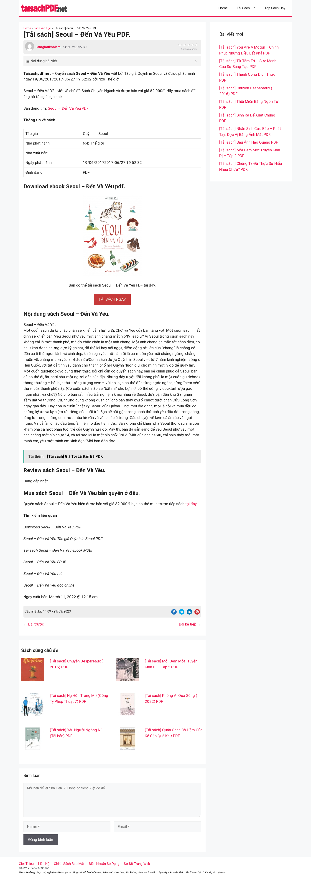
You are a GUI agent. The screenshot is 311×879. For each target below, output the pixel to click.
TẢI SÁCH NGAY (112, 299)
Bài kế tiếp (187, 624)
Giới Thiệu (26, 864)
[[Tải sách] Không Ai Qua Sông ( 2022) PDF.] (127, 712)
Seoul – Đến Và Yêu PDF (68, 108)
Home (223, 8)
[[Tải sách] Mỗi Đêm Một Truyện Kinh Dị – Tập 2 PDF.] (127, 678)
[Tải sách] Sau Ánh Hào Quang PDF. (248, 142)
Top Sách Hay (275, 8)
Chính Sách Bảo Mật (69, 864)
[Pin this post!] (197, 613)
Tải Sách (243, 8)
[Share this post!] (174, 613)
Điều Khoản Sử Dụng (104, 864)
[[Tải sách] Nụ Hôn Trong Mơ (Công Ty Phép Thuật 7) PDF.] (32, 712)
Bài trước (36, 624)
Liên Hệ (43, 864)
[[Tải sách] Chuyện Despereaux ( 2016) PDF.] (32, 678)
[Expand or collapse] (196, 61)
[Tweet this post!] (181, 613)
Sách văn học (42, 28)
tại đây (190, 504)
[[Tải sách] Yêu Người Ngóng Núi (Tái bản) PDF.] (32, 747)
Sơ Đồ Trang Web (137, 864)
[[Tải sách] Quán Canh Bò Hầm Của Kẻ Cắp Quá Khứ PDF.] (127, 747)
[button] (112, 299)
